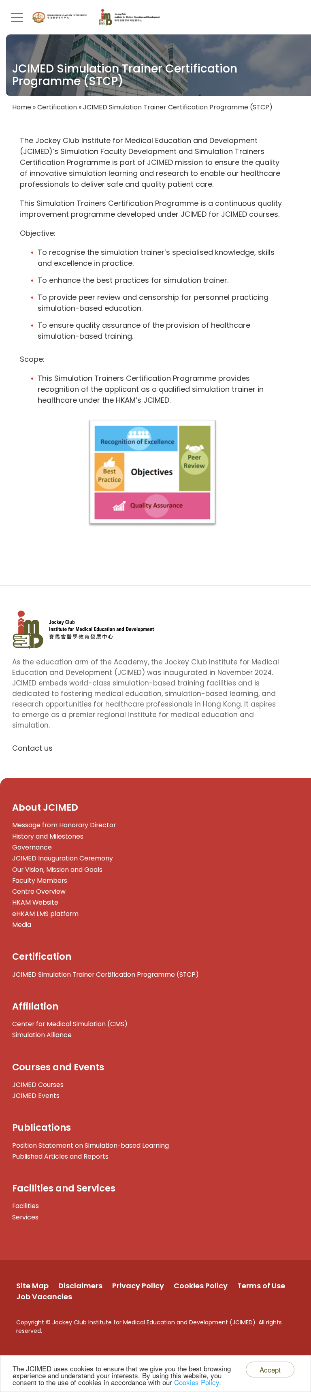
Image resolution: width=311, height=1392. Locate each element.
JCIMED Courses (38, 1084)
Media (21, 924)
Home (21, 107)
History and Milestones (47, 836)
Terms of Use (261, 1286)
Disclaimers (80, 1286)
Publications (41, 1127)
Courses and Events (58, 1067)
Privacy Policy (138, 1286)
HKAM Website (35, 902)
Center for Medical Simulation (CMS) (70, 1024)
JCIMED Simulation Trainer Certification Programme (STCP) (105, 974)
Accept (270, 1369)
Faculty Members (39, 880)
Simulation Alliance (42, 1035)
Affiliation (35, 1006)
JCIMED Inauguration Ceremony (62, 858)
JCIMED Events (36, 1095)
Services (25, 1217)
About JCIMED (45, 807)
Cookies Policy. (197, 1382)
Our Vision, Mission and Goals (57, 869)
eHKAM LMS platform (45, 913)
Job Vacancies (44, 1297)
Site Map (32, 1286)
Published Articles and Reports (60, 1156)
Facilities (25, 1206)
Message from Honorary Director (64, 825)
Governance (32, 847)
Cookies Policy (201, 1286)
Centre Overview (39, 891)
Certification (57, 107)
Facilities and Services (63, 1188)
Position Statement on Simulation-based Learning (90, 1145)
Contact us (32, 748)
